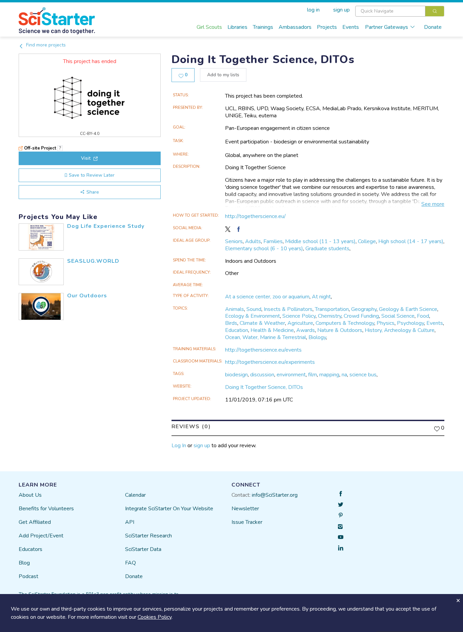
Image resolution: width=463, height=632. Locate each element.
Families (273, 241)
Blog (24, 563)
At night (321, 296)
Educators (30, 549)
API (129, 522)
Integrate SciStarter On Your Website (169, 508)
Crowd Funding (361, 316)
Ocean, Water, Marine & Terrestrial (265, 337)
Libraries (237, 27)
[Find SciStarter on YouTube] (340, 537)
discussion (262, 374)
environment (291, 374)
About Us (30, 495)
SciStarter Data (143, 549)
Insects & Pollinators (288, 309)
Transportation (332, 309)
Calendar (135, 495)
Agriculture (300, 323)
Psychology (410, 323)
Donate (433, 27)
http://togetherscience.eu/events (263, 350)
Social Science (398, 316)
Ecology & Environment (252, 316)
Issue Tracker (247, 522)
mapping (329, 374)
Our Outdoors (87, 295)
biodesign (236, 374)
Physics (386, 323)
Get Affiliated (35, 522)
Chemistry (329, 316)
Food (423, 316)
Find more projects (45, 45)
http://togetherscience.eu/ (255, 216)
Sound (253, 309)
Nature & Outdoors (339, 330)
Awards (305, 330)
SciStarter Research (148, 535)
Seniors (234, 241)
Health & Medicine (272, 330)
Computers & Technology (345, 323)
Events (350, 27)
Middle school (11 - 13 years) (320, 241)
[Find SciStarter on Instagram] (340, 526)
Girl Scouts (209, 27)
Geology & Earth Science (408, 309)
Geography (364, 309)
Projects (327, 27)
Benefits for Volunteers (46, 508)
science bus (363, 374)
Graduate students (327, 248)
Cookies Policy (155, 617)
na (344, 374)
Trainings (263, 27)
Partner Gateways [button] (386, 27)
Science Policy (299, 316)
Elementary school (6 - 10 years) (264, 248)
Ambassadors (295, 27)
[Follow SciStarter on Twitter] (340, 504)
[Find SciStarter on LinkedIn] (340, 548)
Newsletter (245, 508)
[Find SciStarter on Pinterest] (340, 515)
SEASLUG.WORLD (93, 261)
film (312, 374)
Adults (253, 241)
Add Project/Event (41, 535)
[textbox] (390, 11)
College (367, 241)
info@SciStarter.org (275, 495)
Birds (231, 323)
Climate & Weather (262, 323)
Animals (234, 309)
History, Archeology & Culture (400, 330)
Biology (317, 337)
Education (236, 330)
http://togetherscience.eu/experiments (270, 362)
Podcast (28, 576)
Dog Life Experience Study (105, 226)
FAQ (130, 563)
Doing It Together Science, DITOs (264, 387)
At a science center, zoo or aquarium (267, 296)
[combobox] (399, 11)
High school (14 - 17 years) (410, 241)
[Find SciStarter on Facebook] (340, 493)
